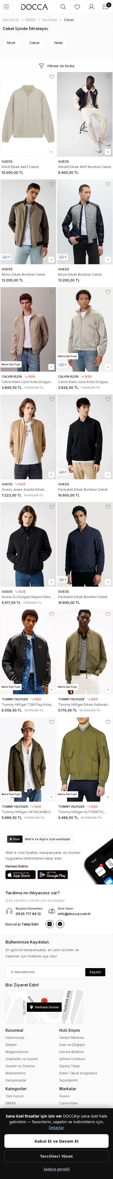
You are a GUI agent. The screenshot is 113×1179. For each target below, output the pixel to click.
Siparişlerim (68, 1080)
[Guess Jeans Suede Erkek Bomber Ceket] (28, 437)
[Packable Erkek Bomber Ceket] (84, 437)
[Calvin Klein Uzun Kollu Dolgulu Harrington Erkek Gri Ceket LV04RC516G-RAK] (84, 329)
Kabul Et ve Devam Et (57, 1141)
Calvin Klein (68, 1103)
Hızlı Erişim (69, 1030)
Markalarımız (15, 1073)
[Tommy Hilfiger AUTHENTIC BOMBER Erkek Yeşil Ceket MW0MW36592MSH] (84, 759)
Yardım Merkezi (71, 1038)
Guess (64, 1096)
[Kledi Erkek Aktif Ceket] (28, 114)
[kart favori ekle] (51, 77)
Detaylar (56, 1127)
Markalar (67, 1088)
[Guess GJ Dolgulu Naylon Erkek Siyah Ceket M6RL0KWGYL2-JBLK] (28, 544)
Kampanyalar (15, 1080)
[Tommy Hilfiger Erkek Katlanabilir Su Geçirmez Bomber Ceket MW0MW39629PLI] (84, 652)
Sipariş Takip (69, 1066)
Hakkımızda (14, 1038)
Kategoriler (16, 1088)
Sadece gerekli (57, 1169)
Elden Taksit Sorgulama (78, 1073)
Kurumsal (14, 1030)
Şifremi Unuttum (72, 1059)
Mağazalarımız (17, 1052)
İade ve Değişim (72, 1045)
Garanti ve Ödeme (20, 1066)
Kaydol (95, 972)
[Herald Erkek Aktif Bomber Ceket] (84, 114)
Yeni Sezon (14, 1096)
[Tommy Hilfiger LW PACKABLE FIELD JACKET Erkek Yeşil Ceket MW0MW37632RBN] (28, 759)
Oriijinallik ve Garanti (21, 1059)
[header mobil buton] (34, 6)
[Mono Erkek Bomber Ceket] (28, 222)
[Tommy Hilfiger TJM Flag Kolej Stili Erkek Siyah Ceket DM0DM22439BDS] (28, 652)
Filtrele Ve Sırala (60, 66)
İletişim (11, 1045)
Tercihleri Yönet (56, 1156)
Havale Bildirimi (71, 1052)
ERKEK (10, 1103)
